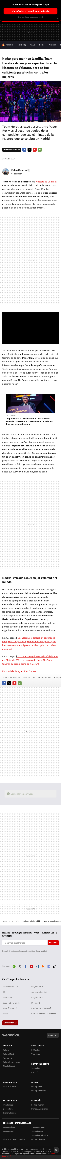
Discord (49, 966)
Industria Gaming (39, 992)
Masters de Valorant (46, 181)
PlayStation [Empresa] (41, 1008)
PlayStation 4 (37, 997)
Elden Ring (21, 45)
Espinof (34, 1072)
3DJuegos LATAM (38, 1127)
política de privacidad (38, 951)
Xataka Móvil (8, 1054)
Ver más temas (10, 1023)
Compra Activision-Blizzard (43, 1013)
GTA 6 (32, 45)
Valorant (26, 677)
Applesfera (7, 1058)
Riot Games (45, 677)
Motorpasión (36, 1086)
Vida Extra (35, 1054)
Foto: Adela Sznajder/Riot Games (19, 671)
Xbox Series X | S (10, 986)
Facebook (24, 150)
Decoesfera (7, 1109)
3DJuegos (35, 1050)
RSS (43, 966)
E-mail (40, 150)
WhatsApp (14, 966)
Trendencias (8, 1105)
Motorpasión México (39, 1139)
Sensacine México (38, 1131)
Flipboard (35, 150)
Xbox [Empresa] (10, 1008)
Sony (5, 1013)
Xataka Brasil (8, 1131)
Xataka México (9, 1127)
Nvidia (41, 45)
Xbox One (7, 997)
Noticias (16, 677)
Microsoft (35, 1003)
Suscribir (53, 942)
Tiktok (54, 966)
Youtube (31, 966)
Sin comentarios (13, 149)
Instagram (37, 966)
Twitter (29, 150)
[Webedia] (11, 1036)
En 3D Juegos (11, 415)
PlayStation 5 (37, 986)
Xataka (6, 1050)
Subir (50, 1035)
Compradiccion (9, 1113)
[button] (20, 170)
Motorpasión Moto (38, 1090)
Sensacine (35, 1068)
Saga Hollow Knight (11, 1003)
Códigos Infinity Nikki (31, 921)
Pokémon (9, 45)
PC (34, 677)
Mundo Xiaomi (9, 1066)
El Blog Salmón (37, 1105)
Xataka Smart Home (11, 1062)
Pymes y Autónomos (39, 1109)
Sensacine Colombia (39, 1135)
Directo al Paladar (10, 1086)
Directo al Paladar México (14, 1139)
